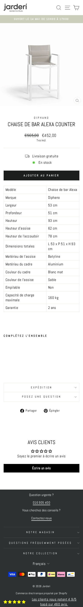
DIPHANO (41, 118)
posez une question (41, 396)
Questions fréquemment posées (40, 543)
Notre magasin (40, 532)
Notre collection (40, 553)
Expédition (41, 387)
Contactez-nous (41, 518)
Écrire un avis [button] (41, 468)
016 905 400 (41, 502)
